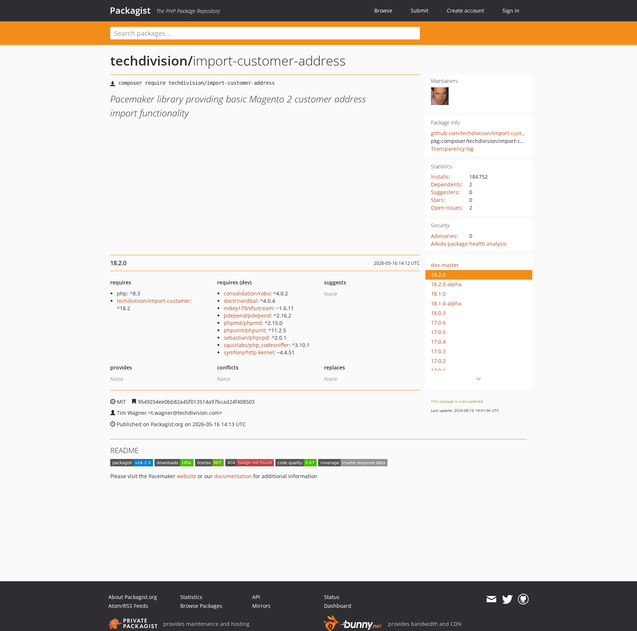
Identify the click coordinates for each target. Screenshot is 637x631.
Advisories (443, 235)
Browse (383, 10)
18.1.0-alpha (446, 303)
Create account (465, 10)
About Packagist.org (132, 596)
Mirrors (261, 605)
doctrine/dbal (240, 300)
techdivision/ (151, 61)
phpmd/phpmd (243, 322)
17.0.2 (438, 360)
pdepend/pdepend (247, 315)
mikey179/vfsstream (248, 308)
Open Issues (446, 207)
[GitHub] (523, 599)
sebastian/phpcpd (246, 337)
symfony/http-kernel (249, 352)
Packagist (130, 10)
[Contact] (491, 599)
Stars (437, 199)
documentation (233, 476)
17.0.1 (438, 370)
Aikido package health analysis (469, 243)
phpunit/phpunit (244, 330)
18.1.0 (438, 293)
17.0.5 (438, 332)
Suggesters (444, 192)
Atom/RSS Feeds (128, 605)
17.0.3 (438, 351)
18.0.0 (438, 312)
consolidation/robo (247, 293)
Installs (440, 176)
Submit (419, 10)
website (186, 476)
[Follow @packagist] (507, 599)
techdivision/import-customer (153, 300)
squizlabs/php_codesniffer (256, 344)
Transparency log (452, 148)
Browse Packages (201, 605)
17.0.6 (438, 322)
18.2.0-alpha (446, 284)
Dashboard (337, 605)
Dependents (446, 184)
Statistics (191, 596)
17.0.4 (438, 341)
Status (332, 596)
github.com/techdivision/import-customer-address (493, 133)
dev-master (445, 265)
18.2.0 (438, 274)
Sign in (510, 10)
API (256, 596)
